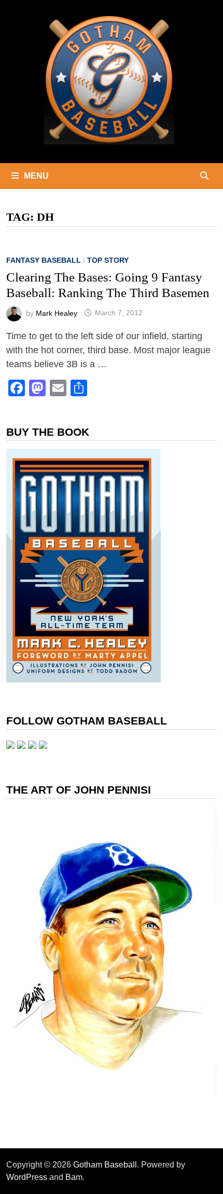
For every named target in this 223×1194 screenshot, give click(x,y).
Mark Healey (56, 312)
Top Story (108, 260)
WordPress (26, 1177)
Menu (36, 175)
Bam (73, 1177)
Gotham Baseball (105, 1164)
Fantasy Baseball (43, 260)
